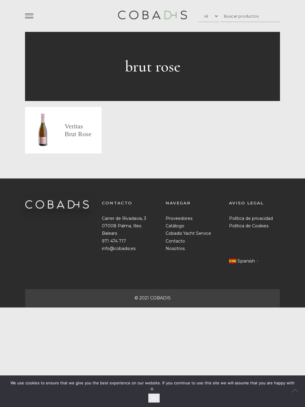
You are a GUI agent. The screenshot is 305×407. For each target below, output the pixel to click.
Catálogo (175, 226)
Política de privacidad (251, 218)
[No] (298, 391)
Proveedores (179, 218)
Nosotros (175, 248)
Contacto (175, 241)
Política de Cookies (248, 226)
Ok (154, 398)
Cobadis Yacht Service (188, 233)
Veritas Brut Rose (78, 130)
